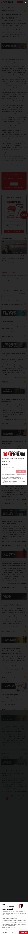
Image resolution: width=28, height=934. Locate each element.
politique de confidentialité (10, 482)
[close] (25, 3)
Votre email (5, 465)
